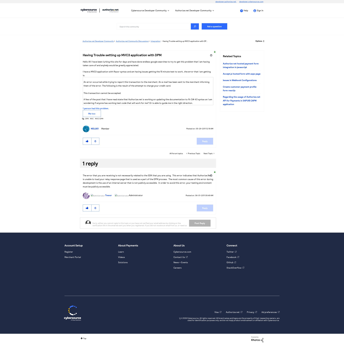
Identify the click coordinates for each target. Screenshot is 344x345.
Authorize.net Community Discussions (132, 41)
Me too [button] (91, 113)
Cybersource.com (182, 251)
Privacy (250, 312)
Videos (121, 257)
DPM (87, 119)
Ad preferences (269, 312)
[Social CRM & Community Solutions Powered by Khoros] (257, 339)
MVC (92, 119)
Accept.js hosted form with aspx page (241, 73)
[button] (87, 141)
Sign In (260, 10)
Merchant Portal (72, 257)
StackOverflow (234, 267)
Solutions (123, 262)
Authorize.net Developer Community (193, 10)
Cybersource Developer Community (89, 10)
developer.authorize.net (225, 1)
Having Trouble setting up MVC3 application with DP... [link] (185, 41)
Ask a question (214, 26)
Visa (216, 312)
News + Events (180, 262)
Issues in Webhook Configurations (240, 80)
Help (246, 10)
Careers (177, 267)
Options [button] (258, 41)
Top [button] (84, 338)
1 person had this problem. (96, 108)
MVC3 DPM (99, 119)
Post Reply (200, 223)
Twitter (230, 251)
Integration (155, 41)
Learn (121, 251)
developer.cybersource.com (251, 1)
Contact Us (179, 257)
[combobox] (158, 26)
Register (68, 251)
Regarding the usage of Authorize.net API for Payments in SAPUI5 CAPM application (241, 100)
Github (230, 262)
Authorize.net (233, 312)
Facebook (231, 257)
